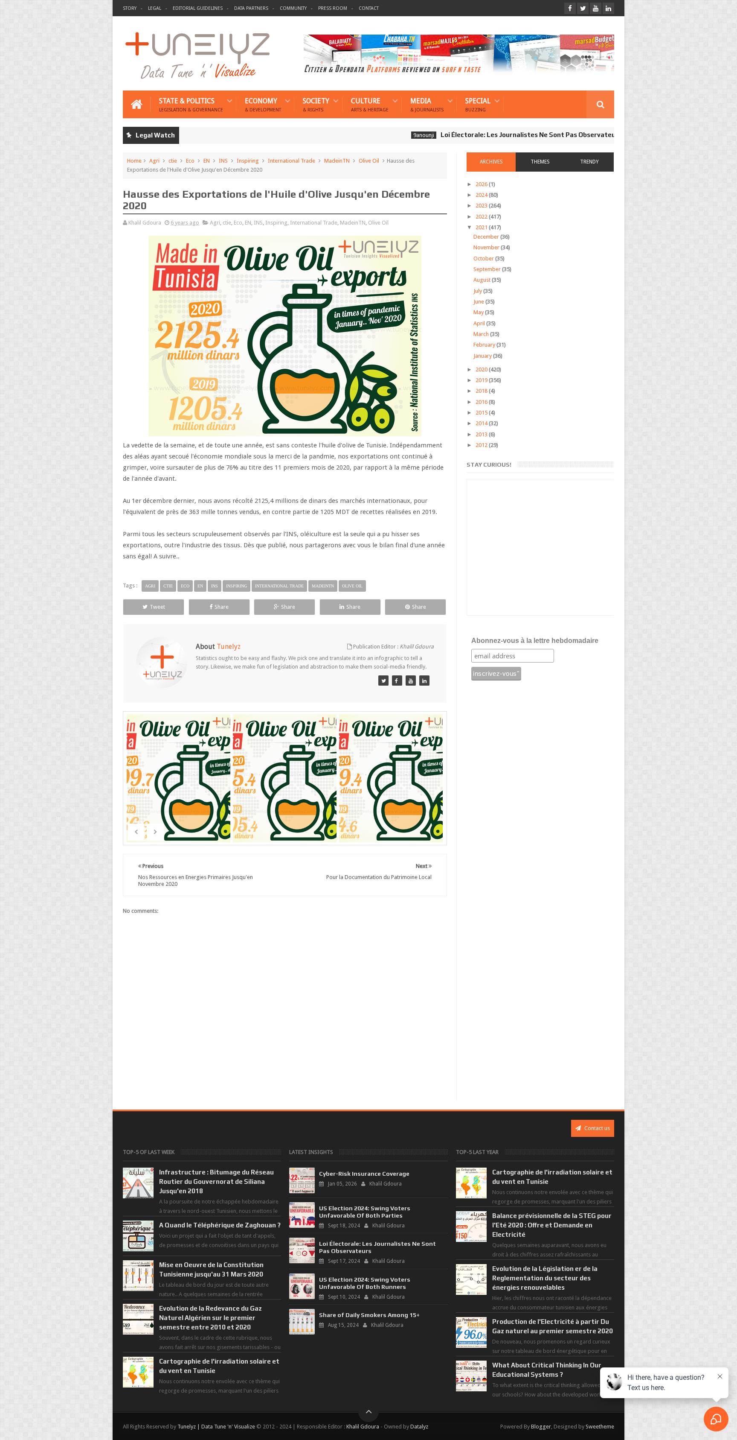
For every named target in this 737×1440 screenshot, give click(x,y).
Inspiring (248, 161)
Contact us (596, 1128)
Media (427, 104)
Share (222, 607)
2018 (482, 391)
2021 (482, 227)
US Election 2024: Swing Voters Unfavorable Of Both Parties (364, 1212)
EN (206, 161)
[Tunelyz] (383, 680)
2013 (482, 434)
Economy (263, 104)
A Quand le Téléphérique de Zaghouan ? (220, 1225)
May (479, 312)
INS (223, 161)
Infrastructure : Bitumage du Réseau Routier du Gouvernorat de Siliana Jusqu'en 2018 (216, 1181)
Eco (190, 161)
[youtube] (595, 8)
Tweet (157, 607)
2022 (482, 216)
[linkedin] (608, 8)
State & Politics (191, 104)
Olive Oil (369, 161)
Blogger (541, 1426)
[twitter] (583, 8)
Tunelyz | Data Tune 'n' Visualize (216, 1426)
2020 (482, 369)
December (486, 237)
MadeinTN (337, 161)
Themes (540, 162)
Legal (154, 8)
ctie (172, 161)
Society (316, 104)
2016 (482, 402)
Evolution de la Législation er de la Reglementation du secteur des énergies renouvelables (545, 1278)
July (478, 291)
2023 (482, 205)
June (479, 301)
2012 (482, 445)
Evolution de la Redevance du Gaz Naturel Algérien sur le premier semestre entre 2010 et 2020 (210, 1318)
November (487, 247)
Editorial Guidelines (198, 8)
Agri (154, 161)
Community (293, 8)
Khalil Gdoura (362, 1426)
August (482, 280)
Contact (369, 8)
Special (477, 104)
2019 (482, 380)
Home (134, 161)
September (487, 269)
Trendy (589, 162)
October (484, 258)
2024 (482, 195)
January (483, 356)
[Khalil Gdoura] (424, 680)
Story (129, 8)
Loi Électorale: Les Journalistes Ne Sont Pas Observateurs (488, 134)
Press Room (332, 8)
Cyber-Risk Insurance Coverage (364, 1173)
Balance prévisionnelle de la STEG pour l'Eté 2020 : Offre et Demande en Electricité (552, 1225)
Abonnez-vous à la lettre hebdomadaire (534, 640)
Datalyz (419, 1426)
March (481, 334)
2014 (482, 423)
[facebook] (570, 8)
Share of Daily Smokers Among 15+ (369, 1314)
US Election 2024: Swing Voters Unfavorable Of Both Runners (364, 1283)
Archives (491, 162)
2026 (482, 184)
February (484, 345)
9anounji (380, 135)
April (479, 323)
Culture (370, 104)
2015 (482, 412)
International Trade (291, 161)
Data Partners (251, 8)
